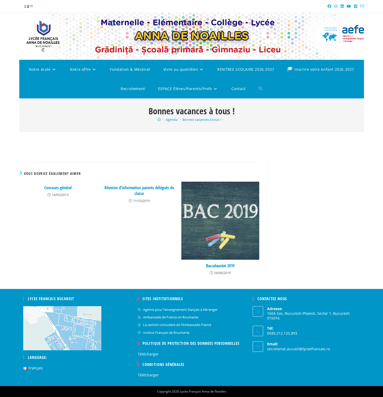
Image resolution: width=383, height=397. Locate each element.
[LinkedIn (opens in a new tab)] (342, 6)
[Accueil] (159, 119)
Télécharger (148, 354)
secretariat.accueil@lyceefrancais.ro (298, 348)
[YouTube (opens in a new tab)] (349, 6)
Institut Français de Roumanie (166, 332)
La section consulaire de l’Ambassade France (177, 324)
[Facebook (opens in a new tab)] (329, 6)
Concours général (58, 188)
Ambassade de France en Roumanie (170, 317)
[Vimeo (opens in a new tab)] (356, 6)
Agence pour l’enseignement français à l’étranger (180, 309)
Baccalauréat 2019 (220, 266)
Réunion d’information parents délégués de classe (139, 190)
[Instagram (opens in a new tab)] (336, 6)
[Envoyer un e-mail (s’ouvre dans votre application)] (361, 6)
